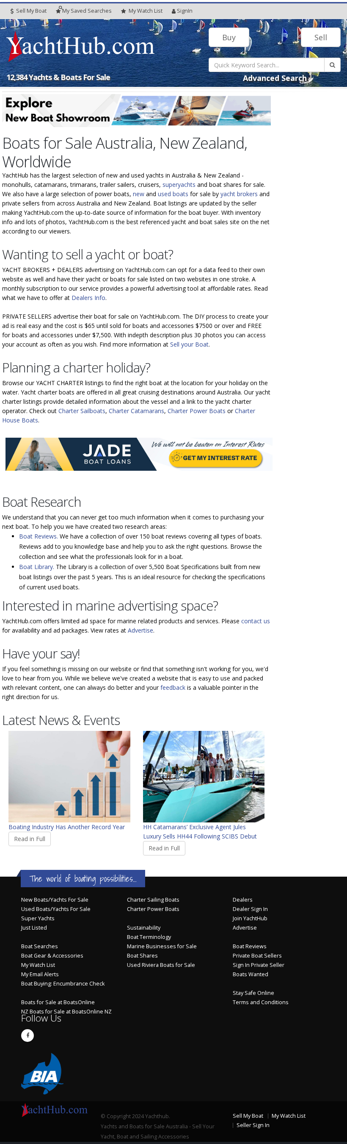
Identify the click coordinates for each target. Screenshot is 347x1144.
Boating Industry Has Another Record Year (66, 827)
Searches (87, 10)
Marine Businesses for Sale (162, 946)
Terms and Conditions (261, 1002)
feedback (172, 687)
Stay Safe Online (253, 993)
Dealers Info (88, 298)
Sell (320, 37)
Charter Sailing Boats (153, 899)
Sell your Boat (189, 344)
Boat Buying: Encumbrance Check (63, 983)
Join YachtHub (250, 918)
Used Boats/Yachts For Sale (56, 909)
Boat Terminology (149, 937)
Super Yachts (38, 918)
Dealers (243, 899)
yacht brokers (239, 194)
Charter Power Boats (197, 411)
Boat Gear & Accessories (52, 955)
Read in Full (29, 839)
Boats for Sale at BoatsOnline (58, 1002)
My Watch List (38, 965)
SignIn (185, 10)
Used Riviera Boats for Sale (161, 965)
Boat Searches (39, 946)
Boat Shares (142, 955)
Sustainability (143, 927)
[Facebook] (27, 1035)
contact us (255, 621)
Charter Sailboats (81, 411)
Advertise (140, 630)
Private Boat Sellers (257, 955)
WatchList (145, 10)
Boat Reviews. (38, 536)
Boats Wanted (250, 974)
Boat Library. (36, 567)
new (138, 194)
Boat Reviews (250, 946)
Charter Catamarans (136, 411)
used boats (173, 194)
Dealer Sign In (250, 909)
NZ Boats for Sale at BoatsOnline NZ (66, 1011)
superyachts (179, 184)
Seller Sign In (253, 1125)
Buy (229, 37)
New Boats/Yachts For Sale (54, 899)
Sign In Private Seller (258, 965)
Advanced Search (275, 78)
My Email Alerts (40, 974)
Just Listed (34, 927)
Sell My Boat (31, 10)
